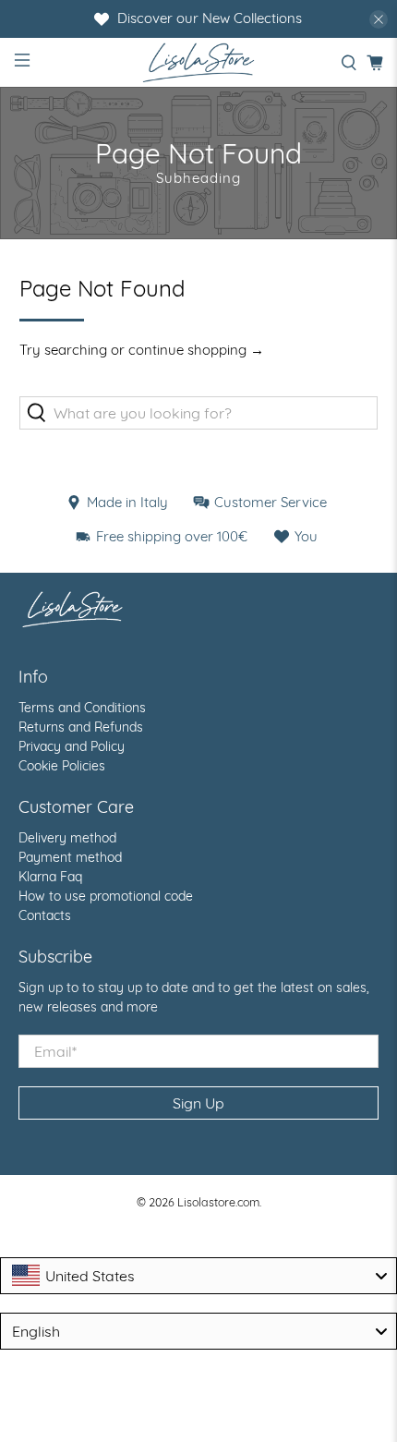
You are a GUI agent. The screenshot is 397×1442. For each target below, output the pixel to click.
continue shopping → (196, 349)
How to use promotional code (105, 896)
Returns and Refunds (80, 727)
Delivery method (67, 838)
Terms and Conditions (82, 707)
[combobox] (198, 1275)
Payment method (70, 857)
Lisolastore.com (218, 1201)
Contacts (44, 915)
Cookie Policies (61, 765)
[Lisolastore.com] (199, 62)
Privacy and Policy (71, 746)
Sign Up (198, 1103)
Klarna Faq (50, 876)
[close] (378, 19)
